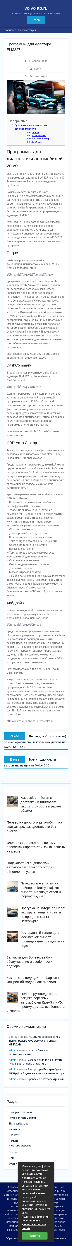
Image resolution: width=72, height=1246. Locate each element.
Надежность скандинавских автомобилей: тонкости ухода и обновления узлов (31, 867)
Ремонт (13, 1140)
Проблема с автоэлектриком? (46, 1079)
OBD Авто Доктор (40, 139)
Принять (35, 1236)
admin (38, 68)
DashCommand (39, 136)
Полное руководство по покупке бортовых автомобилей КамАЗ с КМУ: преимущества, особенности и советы (36, 1002)
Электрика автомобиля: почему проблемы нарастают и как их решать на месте (36, 847)
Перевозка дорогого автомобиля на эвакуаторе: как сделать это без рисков (34, 827)
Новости (14, 1135)
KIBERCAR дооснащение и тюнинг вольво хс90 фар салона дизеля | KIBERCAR (35, 1040)
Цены (12, 1157)
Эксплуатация (38, 76)
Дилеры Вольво (18, 1123)
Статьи (13, 1152)
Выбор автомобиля (20, 1112)
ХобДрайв (37, 142)
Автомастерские (21, 1145)
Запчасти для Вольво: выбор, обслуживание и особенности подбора (30, 962)
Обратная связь (15, 1238)
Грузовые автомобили (22, 1117)
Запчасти (14, 1129)
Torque (35, 132)
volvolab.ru (36, 8)
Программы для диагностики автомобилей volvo (31, 127)
